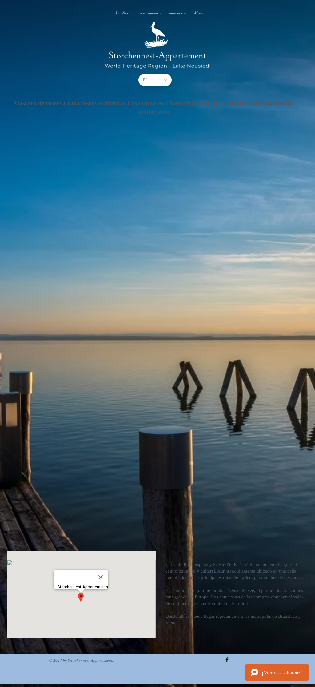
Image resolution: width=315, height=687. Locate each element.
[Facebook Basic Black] (227, 659)
